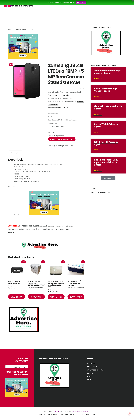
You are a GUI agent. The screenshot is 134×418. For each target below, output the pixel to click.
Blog (89, 376)
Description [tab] (15, 153)
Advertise (91, 364)
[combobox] (16, 366)
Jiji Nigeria (85, 411)
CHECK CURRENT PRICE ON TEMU (62, 139)
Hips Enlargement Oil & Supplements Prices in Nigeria (105, 162)
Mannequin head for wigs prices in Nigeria (107, 71)
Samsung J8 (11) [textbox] (19, 367)
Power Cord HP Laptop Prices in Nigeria (105, 89)
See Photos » (97, 78)
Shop (89, 379)
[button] (108, 178)
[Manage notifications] (129, 413)
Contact (90, 373)
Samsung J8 (60, 146)
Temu (71, 146)
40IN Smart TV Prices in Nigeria (105, 143)
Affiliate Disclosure (95, 370)
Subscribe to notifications (100, 192)
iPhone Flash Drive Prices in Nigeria (107, 107)
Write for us (92, 367)
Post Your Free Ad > (61, 95)
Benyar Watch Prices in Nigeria (105, 125)
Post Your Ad (81, 2)
